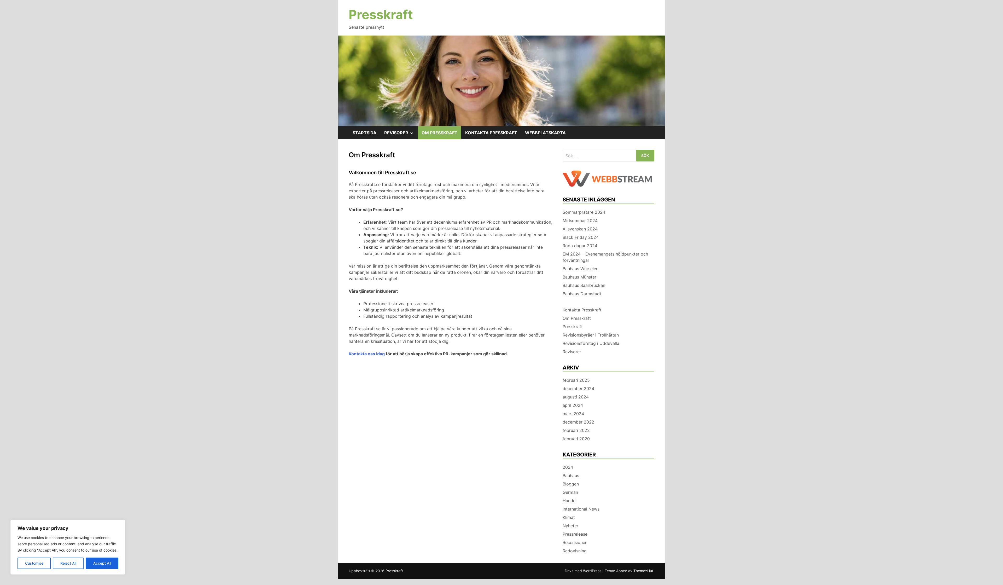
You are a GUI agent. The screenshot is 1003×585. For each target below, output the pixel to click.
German (570, 492)
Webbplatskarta (545, 132)
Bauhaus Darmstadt (582, 293)
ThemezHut (643, 571)
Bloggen (571, 483)
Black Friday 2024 (581, 237)
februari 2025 (576, 380)
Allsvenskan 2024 (580, 228)
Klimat (569, 517)
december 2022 (578, 422)
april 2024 (573, 405)
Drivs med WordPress (583, 571)
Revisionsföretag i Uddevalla (591, 343)
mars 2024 (573, 413)
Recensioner (575, 542)
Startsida (364, 132)
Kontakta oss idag (367, 353)
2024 (568, 467)
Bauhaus (571, 475)
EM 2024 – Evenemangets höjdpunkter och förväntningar (605, 257)
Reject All (68, 563)
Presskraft (381, 14)
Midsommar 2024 (580, 220)
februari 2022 (576, 430)
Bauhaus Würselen (580, 268)
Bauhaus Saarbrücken (584, 285)
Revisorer (401, 134)
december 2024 (578, 388)
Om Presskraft (439, 132)
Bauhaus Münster (579, 277)
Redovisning (575, 550)
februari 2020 (576, 438)
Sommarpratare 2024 (584, 212)
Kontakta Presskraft (491, 132)
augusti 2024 (576, 396)
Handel (569, 500)
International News (581, 509)
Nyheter (570, 525)
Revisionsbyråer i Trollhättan (591, 335)
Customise (34, 563)
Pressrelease (575, 534)
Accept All (102, 563)
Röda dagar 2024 (580, 245)
